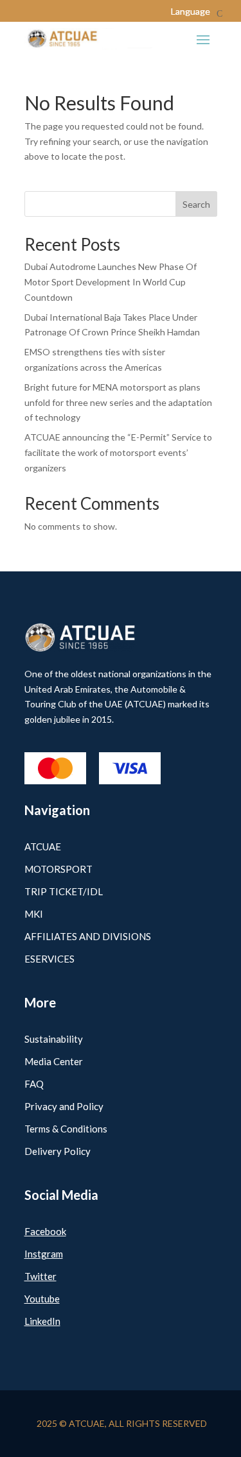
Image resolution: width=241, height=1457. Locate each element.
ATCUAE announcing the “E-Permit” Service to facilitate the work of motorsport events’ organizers (118, 452)
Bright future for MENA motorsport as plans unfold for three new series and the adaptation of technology (118, 402)
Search (196, 204)
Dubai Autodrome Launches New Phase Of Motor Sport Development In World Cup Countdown (110, 282)
